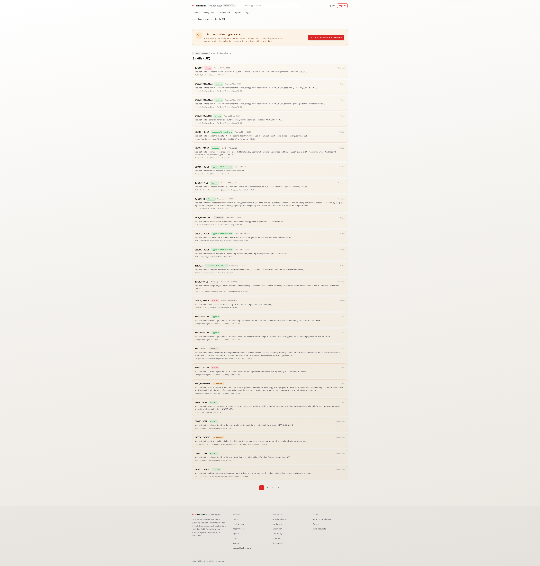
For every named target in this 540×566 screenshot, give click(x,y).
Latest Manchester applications (328, 37)
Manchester (215, 5)
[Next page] (284, 487)
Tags (247, 12)
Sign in (331, 5)
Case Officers (224, 12)
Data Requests (319, 529)
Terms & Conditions (322, 519)
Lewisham (277, 524)
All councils (278, 543)
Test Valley (277, 533)
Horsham (277, 538)
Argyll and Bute (279, 519)
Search (236, 543)
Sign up (342, 5)
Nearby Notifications (242, 548)
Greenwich (277, 529)
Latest (195, 12)
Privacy (316, 524)
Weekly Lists (208, 12)
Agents (238, 12)
